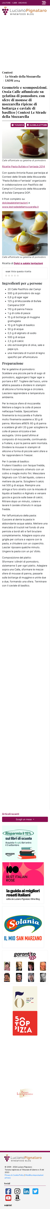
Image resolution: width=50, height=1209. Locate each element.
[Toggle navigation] (44, 3)
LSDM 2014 (12, 80)
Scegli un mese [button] (24, 819)
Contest (7, 72)
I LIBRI (14, 3)
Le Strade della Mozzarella (22, 76)
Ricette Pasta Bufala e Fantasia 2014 (23, 166)
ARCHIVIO (22, 3)
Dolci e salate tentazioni (28, 263)
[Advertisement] (25, 43)
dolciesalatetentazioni (15, 202)
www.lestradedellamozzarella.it (20, 206)
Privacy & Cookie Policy (14, 1175)
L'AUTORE (6, 3)
